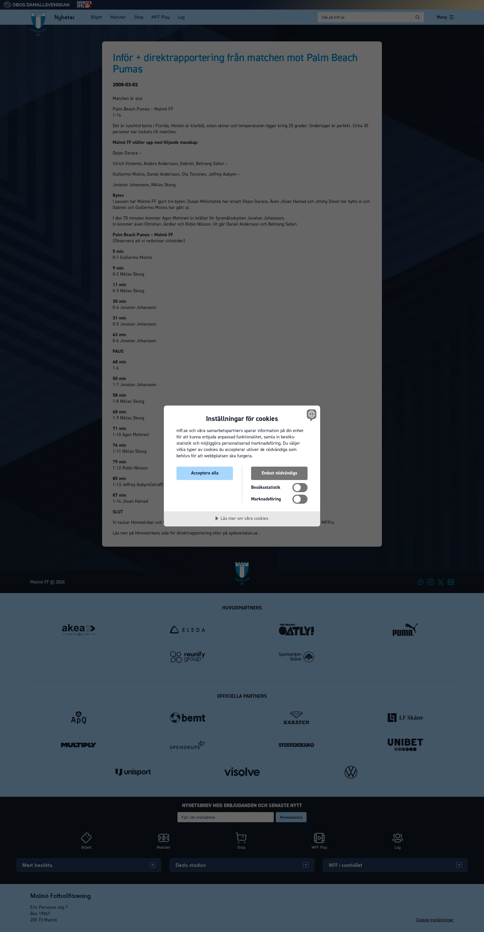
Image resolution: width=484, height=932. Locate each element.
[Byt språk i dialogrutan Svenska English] (310, 415)
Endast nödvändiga (279, 473)
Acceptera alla (205, 473)
